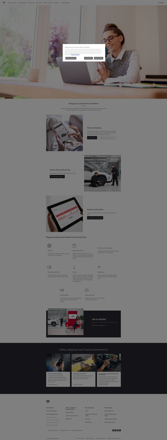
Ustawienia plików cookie (71, 58)
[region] (84, 52)
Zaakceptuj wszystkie (99, 58)
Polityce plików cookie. (75, 54)
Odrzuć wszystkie (88, 58)
